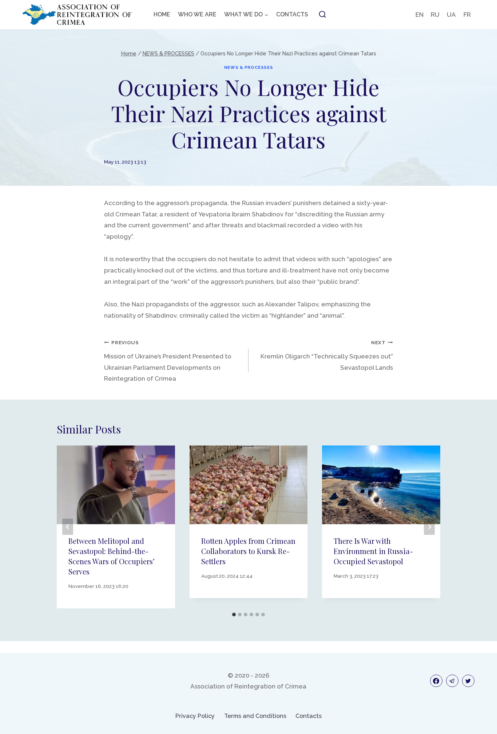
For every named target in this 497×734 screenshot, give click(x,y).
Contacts (308, 716)
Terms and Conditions (255, 716)
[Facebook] (436, 681)
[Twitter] (468, 681)
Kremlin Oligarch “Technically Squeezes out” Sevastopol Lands (327, 355)
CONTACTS (292, 14)
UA (451, 14)
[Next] (429, 527)
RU (435, 14)
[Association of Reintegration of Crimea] (77, 14)
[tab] (234, 614)
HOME (162, 14)
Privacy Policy (195, 716)
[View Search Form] (322, 14)
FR (467, 14)
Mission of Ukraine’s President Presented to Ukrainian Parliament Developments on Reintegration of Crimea (167, 360)
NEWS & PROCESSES (248, 67)
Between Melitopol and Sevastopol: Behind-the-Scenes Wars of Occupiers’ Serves (111, 556)
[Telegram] (452, 681)
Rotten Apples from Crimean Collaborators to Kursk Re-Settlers (248, 551)
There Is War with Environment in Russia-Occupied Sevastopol (373, 551)
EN (420, 14)
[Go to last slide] (67, 527)
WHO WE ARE (197, 14)
